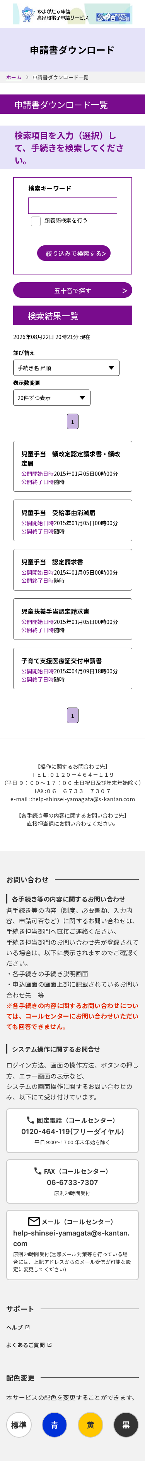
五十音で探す (72, 290)
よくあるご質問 (25, 1345)
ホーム (14, 77)
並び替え (62, 353)
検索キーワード (50, 188)
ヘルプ (14, 1327)
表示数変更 (69, 382)
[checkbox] (59, 220)
